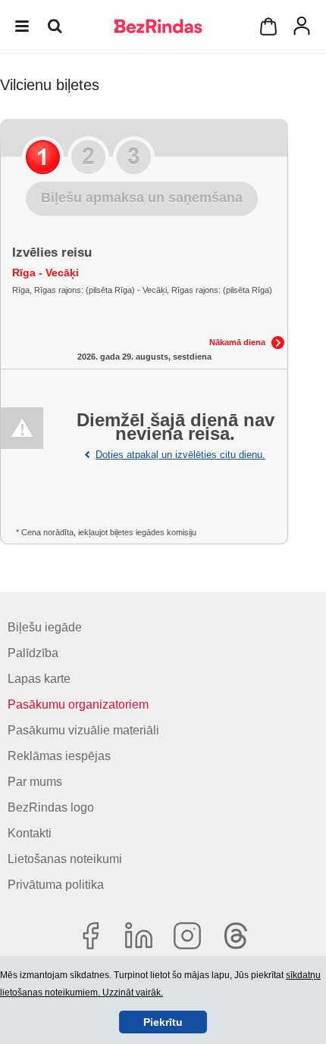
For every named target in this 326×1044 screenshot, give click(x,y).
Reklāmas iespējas (59, 755)
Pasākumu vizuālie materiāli (83, 730)
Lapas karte (39, 678)
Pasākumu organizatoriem (78, 704)
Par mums (35, 781)
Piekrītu (163, 1022)
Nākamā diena (237, 342)
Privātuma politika (56, 884)
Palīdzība (33, 653)
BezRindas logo (51, 807)
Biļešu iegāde (45, 627)
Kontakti (30, 833)
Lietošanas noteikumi (65, 858)
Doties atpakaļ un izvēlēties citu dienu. (180, 454)
